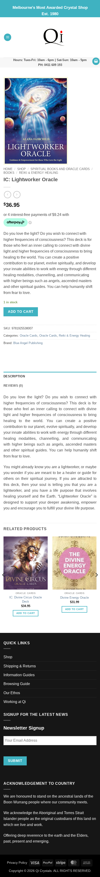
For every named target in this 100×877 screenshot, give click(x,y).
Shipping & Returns (19, 666)
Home (8, 169)
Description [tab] (14, 376)
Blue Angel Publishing (28, 343)
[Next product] (7, 194)
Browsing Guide (16, 684)
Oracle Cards (28, 335)
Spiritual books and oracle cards (60, 169)
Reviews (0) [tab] (13, 385)
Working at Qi (14, 702)
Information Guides (19, 675)
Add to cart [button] (25, 613)
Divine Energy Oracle (74, 597)
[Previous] (4, 584)
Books (8, 172)
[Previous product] (16, 194)
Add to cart (20, 312)
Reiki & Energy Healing (38, 172)
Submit (15, 761)
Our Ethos (11, 693)
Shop (21, 169)
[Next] (96, 584)
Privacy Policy (17, 862)
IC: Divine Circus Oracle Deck (25, 599)
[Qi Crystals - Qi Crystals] (54, 37)
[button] (7, 37)
